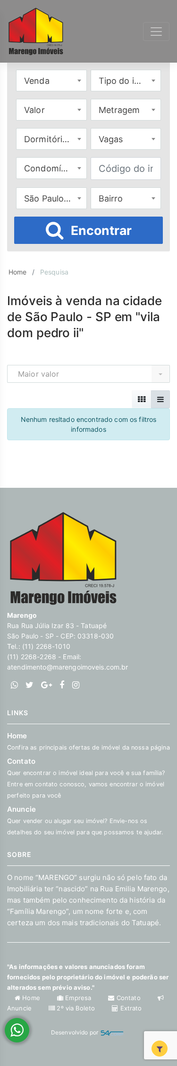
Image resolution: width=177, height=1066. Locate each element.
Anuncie (85, 820)
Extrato (130, 1008)
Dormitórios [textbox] (48, 139)
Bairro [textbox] (111, 198)
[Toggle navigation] (156, 31)
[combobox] (51, 80)
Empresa (78, 997)
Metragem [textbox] (119, 110)
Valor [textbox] (34, 110)
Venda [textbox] (37, 81)
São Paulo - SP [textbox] (53, 198)
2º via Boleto (76, 1008)
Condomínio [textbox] (48, 168)
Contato (128, 997)
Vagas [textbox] (111, 139)
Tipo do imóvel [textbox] (129, 81)
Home (17, 272)
